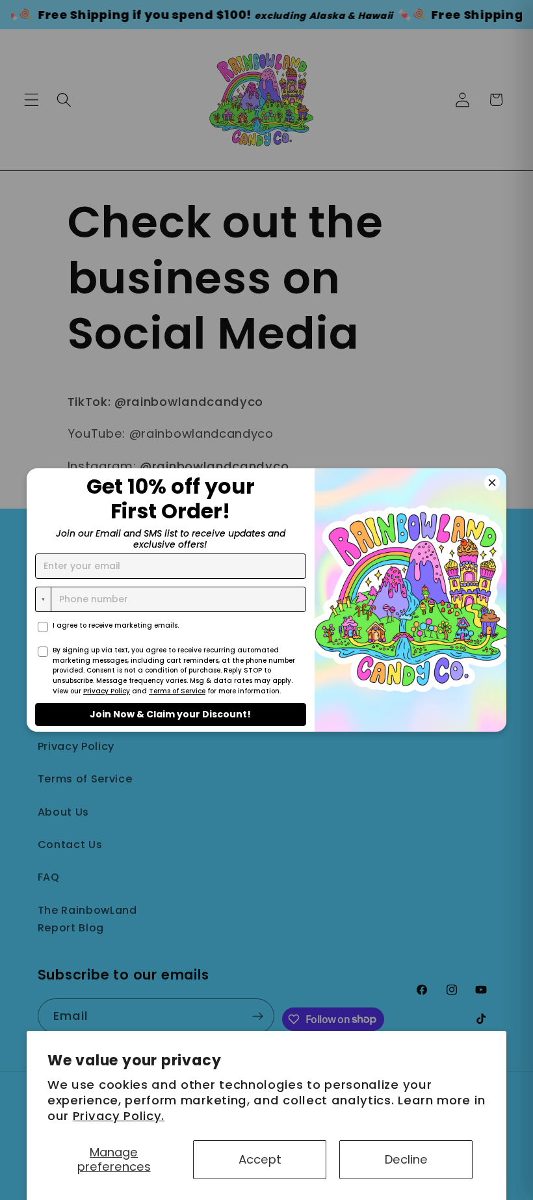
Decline (406, 1159)
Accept (260, 1159)
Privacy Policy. (118, 1116)
